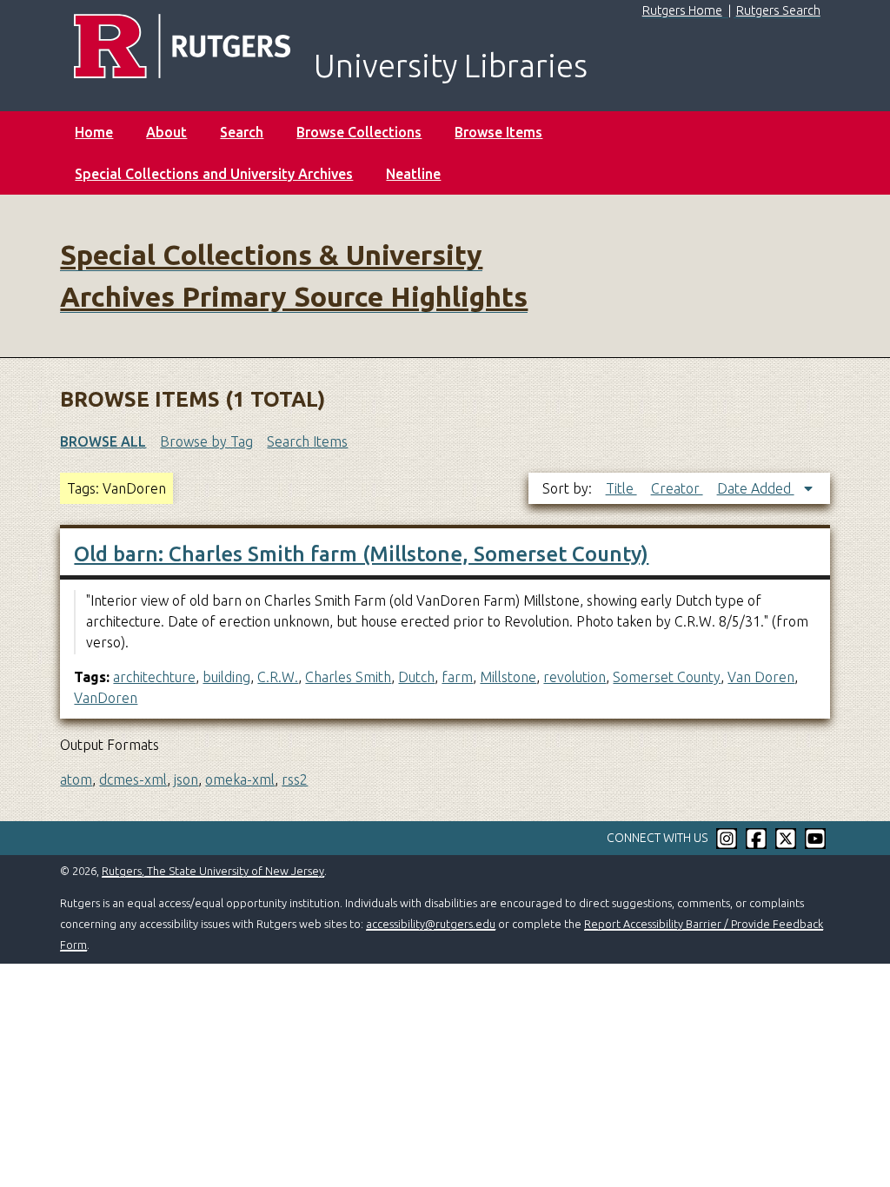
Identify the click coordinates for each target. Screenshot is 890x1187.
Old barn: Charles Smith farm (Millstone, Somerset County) (361, 554)
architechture (154, 677)
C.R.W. (277, 677)
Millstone (508, 677)
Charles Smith (348, 677)
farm (457, 677)
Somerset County (667, 677)
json (186, 779)
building (226, 677)
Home (94, 132)
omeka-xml (240, 779)
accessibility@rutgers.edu (430, 924)
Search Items (307, 441)
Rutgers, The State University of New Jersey (213, 871)
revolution (574, 677)
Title (621, 488)
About (166, 132)
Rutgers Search (778, 10)
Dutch (416, 677)
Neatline (413, 174)
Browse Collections (359, 132)
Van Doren (760, 677)
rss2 (295, 779)
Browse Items (498, 132)
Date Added (755, 488)
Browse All (103, 441)
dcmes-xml (133, 779)
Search (241, 132)
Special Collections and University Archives (214, 174)
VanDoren (105, 698)
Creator (677, 488)
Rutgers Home (682, 10)
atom (76, 779)
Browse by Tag (206, 441)
